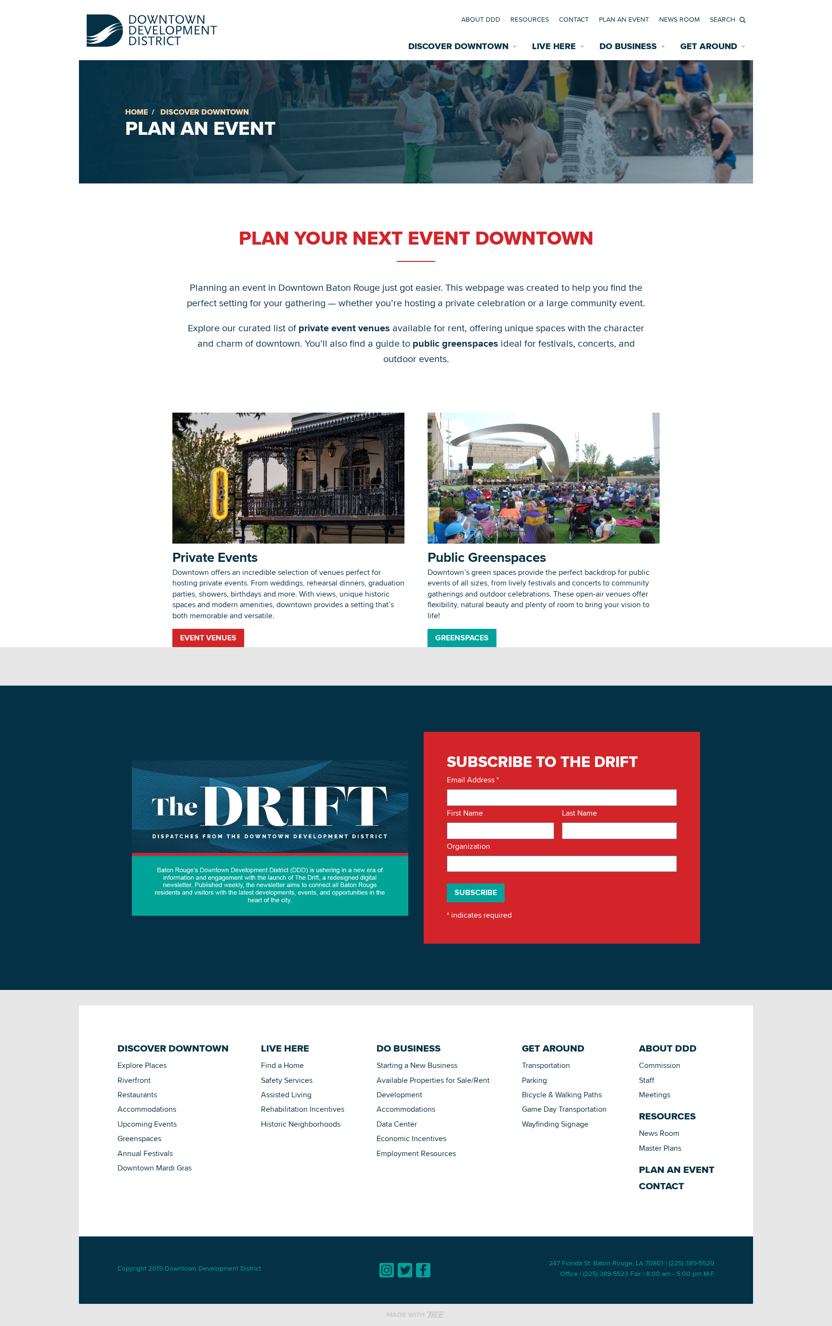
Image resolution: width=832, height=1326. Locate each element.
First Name (465, 813)
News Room (679, 19)
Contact (574, 19)
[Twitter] (405, 1270)
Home (136, 111)
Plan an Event (624, 19)
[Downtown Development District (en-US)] (152, 28)
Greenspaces (462, 637)
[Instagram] (386, 1270)
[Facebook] (423, 1270)
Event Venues (208, 637)
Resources (529, 19)
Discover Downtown (204, 111)
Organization (468, 846)
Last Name (579, 813)
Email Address (473, 780)
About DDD (480, 19)
